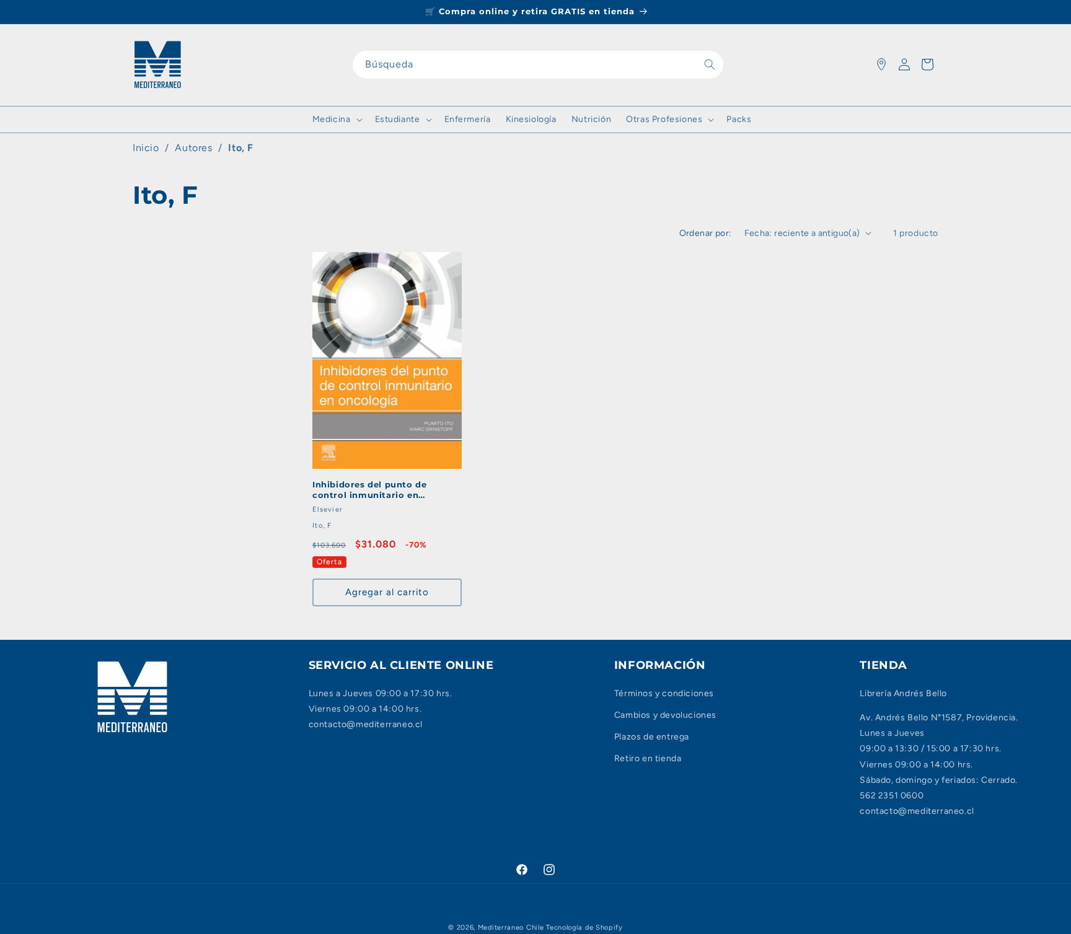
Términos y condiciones (664, 693)
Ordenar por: (705, 233)
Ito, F (240, 148)
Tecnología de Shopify (584, 927)
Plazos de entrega (651, 736)
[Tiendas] (881, 64)
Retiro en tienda (648, 758)
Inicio (146, 148)
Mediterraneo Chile (511, 927)
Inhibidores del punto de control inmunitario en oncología (369, 489)
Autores (193, 148)
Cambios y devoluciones (665, 715)
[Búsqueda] (709, 64)
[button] (336, 120)
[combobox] (538, 65)
